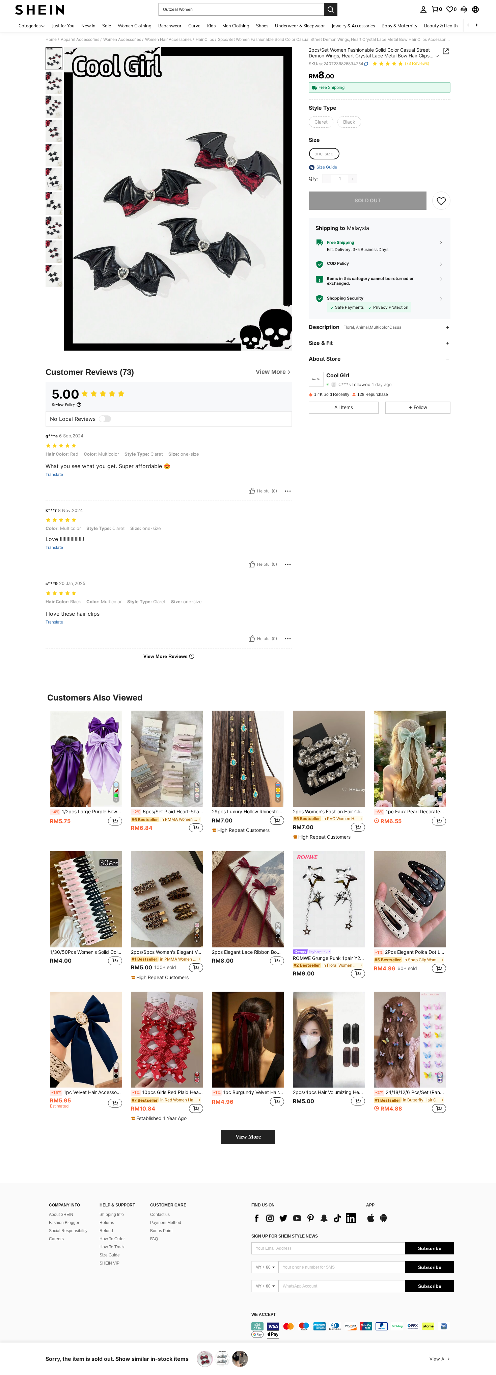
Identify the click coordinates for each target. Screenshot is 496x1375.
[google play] (383, 1221)
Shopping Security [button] (345, 298)
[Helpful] (252, 491)
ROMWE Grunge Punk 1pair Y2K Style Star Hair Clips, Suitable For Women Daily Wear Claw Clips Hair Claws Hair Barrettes (329, 958)
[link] (436, 9)
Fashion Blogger (64, 1222)
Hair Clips (205, 39)
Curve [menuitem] (194, 25)
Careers (56, 1239)
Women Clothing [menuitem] (134, 25)
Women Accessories (122, 39)
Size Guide (110, 1255)
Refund (106, 1230)
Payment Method (165, 1222)
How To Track (112, 1247)
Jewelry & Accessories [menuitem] (353, 25)
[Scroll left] (468, 25)
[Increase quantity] (352, 179)
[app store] (371, 1221)
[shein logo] (39, 9)
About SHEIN (61, 1214)
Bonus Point (161, 1230)
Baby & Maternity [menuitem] (399, 25)
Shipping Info (112, 1214)
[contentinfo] (352, 1330)
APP (370, 1205)
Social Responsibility (68, 1230)
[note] (242, 830)
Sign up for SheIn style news (284, 1236)
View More (248, 1137)
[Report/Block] (288, 491)
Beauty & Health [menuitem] (441, 25)
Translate (54, 474)
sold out (368, 201)
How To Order (112, 1239)
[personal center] (423, 9)
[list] (305, 1218)
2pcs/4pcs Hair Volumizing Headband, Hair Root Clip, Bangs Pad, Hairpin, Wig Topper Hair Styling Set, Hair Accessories (329, 1092)
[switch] (105, 418)
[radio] (321, 122)
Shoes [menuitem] (262, 25)
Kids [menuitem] (211, 25)
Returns (107, 1222)
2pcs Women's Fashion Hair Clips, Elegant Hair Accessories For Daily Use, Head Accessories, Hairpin (329, 811)
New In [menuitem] (88, 25)
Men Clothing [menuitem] (235, 25)
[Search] (330, 9)
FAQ (154, 1239)
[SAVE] (441, 201)
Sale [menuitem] (106, 25)
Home (51, 39)
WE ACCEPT (263, 1315)
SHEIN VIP (109, 1263)
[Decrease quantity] (327, 179)
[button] (464, 9)
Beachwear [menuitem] (170, 25)
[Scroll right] (476, 25)
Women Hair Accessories (168, 39)
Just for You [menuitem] (63, 25)
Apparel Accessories (80, 39)
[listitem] (86, 775)
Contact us (160, 1214)
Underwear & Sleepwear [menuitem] (300, 25)
